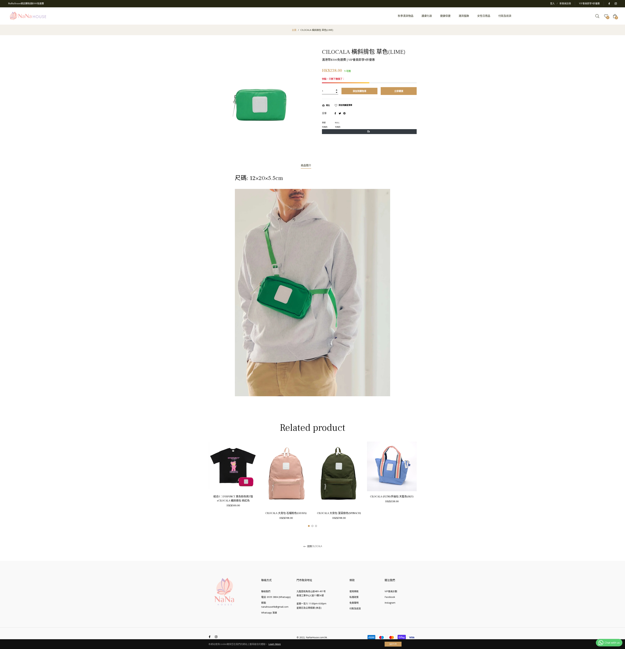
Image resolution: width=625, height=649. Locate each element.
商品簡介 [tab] (306, 165)
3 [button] (316, 526)
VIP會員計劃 (391, 591)
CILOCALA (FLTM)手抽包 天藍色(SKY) (392, 496)
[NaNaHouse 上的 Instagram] (615, 3)
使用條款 (354, 591)
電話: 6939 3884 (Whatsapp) (276, 597)
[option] (233, 478)
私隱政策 (354, 597)
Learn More (274, 644)
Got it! (393, 644)
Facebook (390, 597)
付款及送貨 (355, 608)
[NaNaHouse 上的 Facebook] (609, 3)
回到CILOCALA (314, 546)
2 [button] (312, 526)
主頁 (294, 29)
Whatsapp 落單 (269, 612)
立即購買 (398, 91)
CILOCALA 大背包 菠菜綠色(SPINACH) (339, 513)
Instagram (390, 602)
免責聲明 (354, 602)
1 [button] (309, 526)
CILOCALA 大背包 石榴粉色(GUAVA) (286, 513)
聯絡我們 (265, 591)
